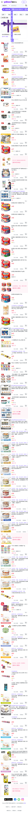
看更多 (11, 40)
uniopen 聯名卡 (18, 9)
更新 (25, 803)
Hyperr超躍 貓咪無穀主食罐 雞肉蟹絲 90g (19, 616)
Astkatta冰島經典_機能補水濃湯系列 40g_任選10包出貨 (19, 307)
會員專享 (11, 34)
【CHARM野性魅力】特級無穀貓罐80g (19, 123)
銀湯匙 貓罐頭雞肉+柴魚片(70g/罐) (19, 317)
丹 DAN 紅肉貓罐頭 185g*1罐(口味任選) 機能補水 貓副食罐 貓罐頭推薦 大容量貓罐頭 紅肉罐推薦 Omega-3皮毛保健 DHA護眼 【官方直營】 (19, 90)
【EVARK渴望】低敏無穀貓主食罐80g (19, 397)
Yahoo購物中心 (10, 2)
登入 (24, 2)
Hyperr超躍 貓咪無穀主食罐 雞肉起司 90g (19, 650)
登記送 (11, 13)
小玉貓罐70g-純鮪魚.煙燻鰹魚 (19, 625)
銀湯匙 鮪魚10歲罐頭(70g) (18, 214)
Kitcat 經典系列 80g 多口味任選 (19, 100)
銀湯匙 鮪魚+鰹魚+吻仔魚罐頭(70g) (19, 226)
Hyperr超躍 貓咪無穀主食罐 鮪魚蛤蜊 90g (19, 639)
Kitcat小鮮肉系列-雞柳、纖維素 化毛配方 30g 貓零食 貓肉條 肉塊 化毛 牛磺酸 (19, 774)
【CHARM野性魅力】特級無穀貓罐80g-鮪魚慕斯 (19, 112)
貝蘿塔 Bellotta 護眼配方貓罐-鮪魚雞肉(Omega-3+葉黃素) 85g (19, 67)
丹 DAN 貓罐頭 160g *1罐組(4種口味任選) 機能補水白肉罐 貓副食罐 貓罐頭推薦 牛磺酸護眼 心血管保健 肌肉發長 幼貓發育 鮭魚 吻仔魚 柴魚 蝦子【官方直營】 (19, 193)
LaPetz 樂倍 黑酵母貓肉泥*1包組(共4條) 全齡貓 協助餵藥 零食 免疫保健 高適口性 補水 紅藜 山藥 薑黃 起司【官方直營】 (19, 707)
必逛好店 (11, 28)
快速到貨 (11, 19)
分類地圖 (19, 810)
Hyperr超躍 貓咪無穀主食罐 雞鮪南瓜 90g (19, 742)
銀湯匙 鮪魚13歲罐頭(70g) (18, 203)
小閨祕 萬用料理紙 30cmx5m (19, 592)
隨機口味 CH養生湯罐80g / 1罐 (19, 134)
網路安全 (9, 810)
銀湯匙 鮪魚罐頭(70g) (17, 294)
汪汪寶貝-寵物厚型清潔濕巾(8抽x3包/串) (19, 180)
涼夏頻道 (11, 25)
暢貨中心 (11, 16)
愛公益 (11, 37)
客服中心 (8, 807)
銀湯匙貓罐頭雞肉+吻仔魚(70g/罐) (19, 260)
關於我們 (14, 807)
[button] (10, 39)
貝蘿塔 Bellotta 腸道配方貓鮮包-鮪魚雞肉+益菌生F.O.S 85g (19, 79)
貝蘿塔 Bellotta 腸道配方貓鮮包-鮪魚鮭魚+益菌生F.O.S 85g (19, 56)
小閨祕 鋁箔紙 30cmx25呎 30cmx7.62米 (19, 673)
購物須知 (19, 807)
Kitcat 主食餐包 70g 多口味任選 (19, 363)
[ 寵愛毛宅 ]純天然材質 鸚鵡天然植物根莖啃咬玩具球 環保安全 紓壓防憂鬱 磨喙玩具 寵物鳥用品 (19, 752)
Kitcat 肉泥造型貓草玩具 (17, 43)
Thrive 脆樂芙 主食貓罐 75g (18, 545)
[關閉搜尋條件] (9, 5)
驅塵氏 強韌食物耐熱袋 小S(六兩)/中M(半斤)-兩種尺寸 (19, 604)
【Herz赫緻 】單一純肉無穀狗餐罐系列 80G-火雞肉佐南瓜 (19, 374)
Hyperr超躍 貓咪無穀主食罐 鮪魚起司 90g (19, 730)
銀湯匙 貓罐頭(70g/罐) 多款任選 (19, 145)
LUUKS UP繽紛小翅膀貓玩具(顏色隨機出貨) (19, 683)
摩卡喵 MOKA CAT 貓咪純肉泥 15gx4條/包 (19, 169)
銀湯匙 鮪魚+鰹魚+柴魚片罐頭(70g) (19, 249)
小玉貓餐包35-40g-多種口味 (18, 340)
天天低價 (11, 22)
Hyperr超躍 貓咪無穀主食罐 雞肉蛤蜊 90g (19, 696)
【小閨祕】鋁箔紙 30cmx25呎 (19, 718)
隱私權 (14, 810)
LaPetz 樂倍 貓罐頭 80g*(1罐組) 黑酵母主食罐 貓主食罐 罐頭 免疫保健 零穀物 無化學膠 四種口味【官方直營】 (19, 387)
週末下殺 (11, 31)
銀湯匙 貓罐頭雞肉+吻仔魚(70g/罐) (19, 237)
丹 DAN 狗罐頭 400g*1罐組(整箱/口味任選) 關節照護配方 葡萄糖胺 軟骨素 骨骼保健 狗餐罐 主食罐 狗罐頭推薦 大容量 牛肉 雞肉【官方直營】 (19, 330)
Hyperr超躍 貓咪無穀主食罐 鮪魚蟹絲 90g (19, 764)
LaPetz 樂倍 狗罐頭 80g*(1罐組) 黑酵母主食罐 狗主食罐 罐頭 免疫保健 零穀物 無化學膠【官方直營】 (19, 422)
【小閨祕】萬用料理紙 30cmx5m (19, 353)
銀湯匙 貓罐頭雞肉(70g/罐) (18, 271)
